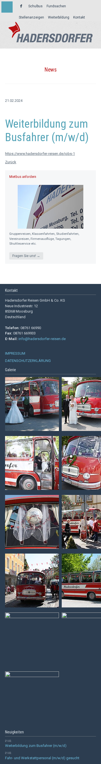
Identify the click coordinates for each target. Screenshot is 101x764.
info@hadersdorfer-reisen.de (42, 339)
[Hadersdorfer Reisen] (50, 32)
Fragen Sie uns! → (26, 256)
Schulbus (35, 6)
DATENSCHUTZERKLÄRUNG (28, 361)
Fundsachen (56, 6)
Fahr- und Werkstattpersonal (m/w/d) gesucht (42, 758)
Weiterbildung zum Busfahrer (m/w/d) (35, 746)
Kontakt (79, 17)
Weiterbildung (58, 17)
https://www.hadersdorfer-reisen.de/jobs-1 (40, 154)
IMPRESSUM (15, 353)
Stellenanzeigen (31, 17)
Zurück (10, 162)
